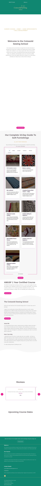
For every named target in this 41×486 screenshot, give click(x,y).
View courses (20, 101)
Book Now (20, 277)
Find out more (8, 293)
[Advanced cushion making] (13, 256)
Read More (20, 393)
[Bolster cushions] (28, 160)
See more (34, 366)
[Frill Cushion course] (13, 160)
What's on (25, 2)
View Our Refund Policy (8, 484)
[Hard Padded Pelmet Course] (13, 231)
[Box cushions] (13, 183)
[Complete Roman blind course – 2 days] (28, 183)
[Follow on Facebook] (5, 476)
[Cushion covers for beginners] (28, 231)
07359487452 (6, 470)
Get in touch (7, 318)
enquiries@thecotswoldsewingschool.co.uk (11, 468)
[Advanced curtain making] (13, 206)
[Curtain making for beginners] (28, 206)
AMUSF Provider (12, 2)
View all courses (20, 127)
